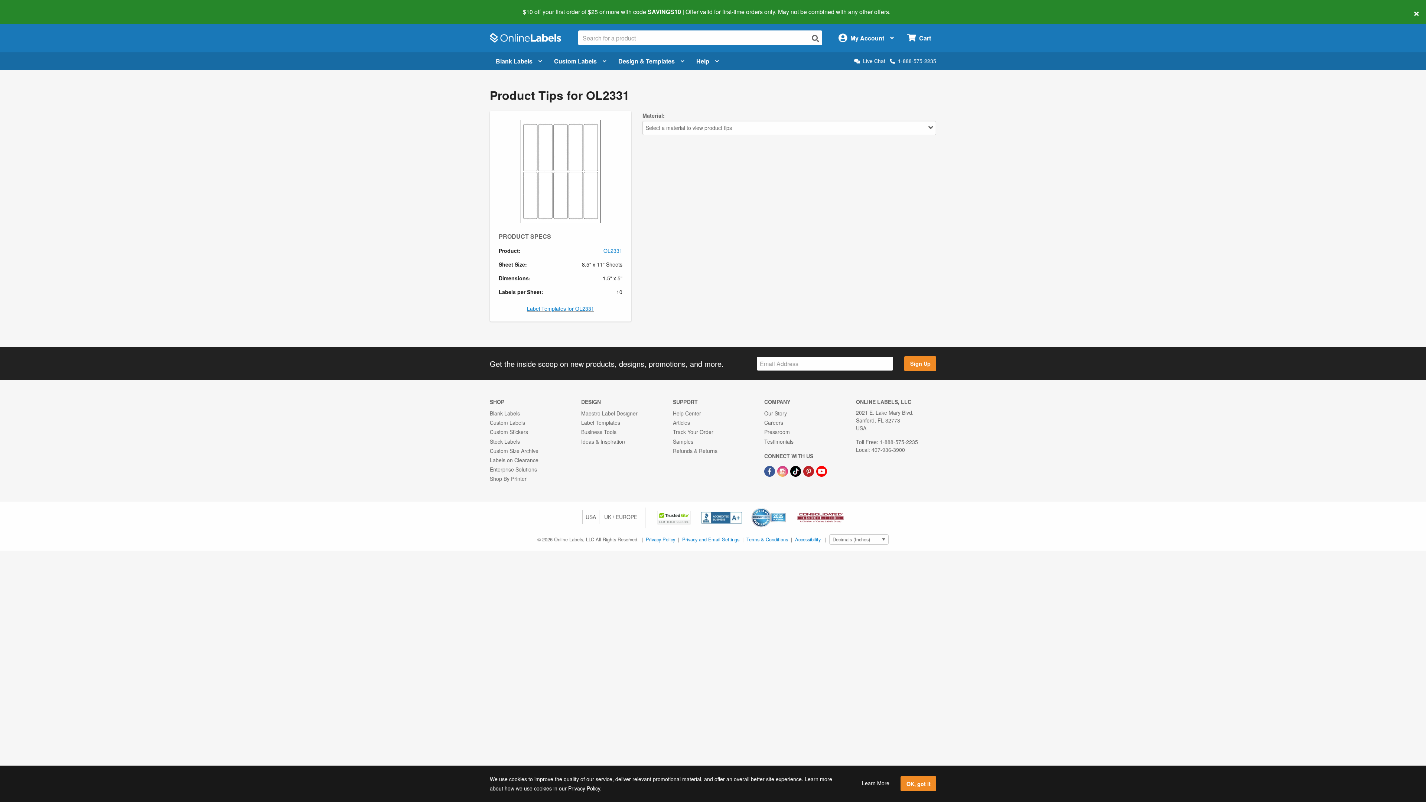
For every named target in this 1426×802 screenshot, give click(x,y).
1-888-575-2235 (917, 61)
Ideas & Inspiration (603, 441)
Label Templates (600, 422)
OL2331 (612, 250)
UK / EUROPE (620, 517)
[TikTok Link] (796, 470)
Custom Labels (575, 61)
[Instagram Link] (783, 470)
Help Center (687, 413)
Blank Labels (514, 61)
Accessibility (808, 539)
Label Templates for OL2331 (560, 308)
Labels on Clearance (514, 460)
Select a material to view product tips (689, 127)
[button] (674, 517)
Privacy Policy (660, 539)
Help (702, 61)
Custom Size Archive (514, 450)
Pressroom (777, 432)
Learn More (875, 783)
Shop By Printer (508, 478)
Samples (683, 441)
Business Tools (598, 432)
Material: (653, 115)
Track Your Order (693, 432)
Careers (773, 422)
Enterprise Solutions (513, 469)
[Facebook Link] (770, 470)
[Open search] (815, 38)
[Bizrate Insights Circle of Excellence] (783, 508)
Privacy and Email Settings (710, 539)
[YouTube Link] (821, 470)
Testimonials (779, 441)
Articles (681, 422)
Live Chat (874, 61)
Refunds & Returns (695, 450)
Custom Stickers (509, 432)
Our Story (775, 413)
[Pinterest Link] (809, 470)
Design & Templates (646, 61)
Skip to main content (27, 6)
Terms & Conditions (767, 539)
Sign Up (920, 363)
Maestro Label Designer (609, 413)
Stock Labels (505, 441)
